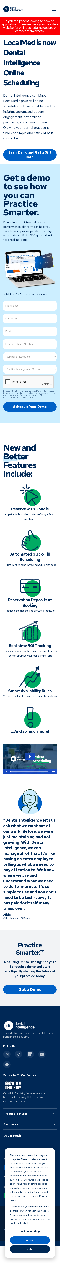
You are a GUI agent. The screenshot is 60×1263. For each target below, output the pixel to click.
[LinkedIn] (30, 1054)
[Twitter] (18, 1054)
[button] (53, 9)
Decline (30, 1249)
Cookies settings (30, 1231)
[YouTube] (42, 1054)
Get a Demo (30, 989)
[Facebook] (7, 1064)
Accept (30, 1240)
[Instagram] (7, 1054)
